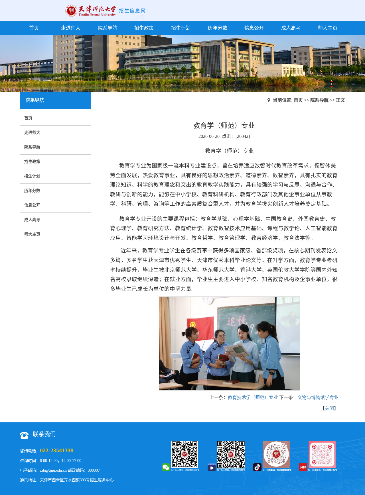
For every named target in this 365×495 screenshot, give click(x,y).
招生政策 (144, 28)
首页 (34, 28)
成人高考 (291, 28)
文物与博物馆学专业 (317, 397)
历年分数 (217, 28)
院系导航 (107, 28)
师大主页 (327, 28)
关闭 (329, 408)
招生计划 (180, 28)
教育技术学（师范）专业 (253, 397)
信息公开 (254, 28)
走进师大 (70, 28)
